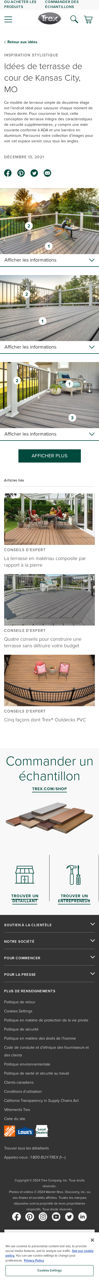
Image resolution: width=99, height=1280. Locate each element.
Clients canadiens (19, 1082)
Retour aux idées (22, 42)
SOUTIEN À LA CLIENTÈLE (28, 925)
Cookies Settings (49, 1270)
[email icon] (47, 173)
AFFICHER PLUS (50, 455)
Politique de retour (19, 1002)
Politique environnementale (27, 1064)
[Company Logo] (49, 18)
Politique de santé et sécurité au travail (36, 1073)
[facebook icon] (8, 173)
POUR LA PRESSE (20, 974)
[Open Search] (74, 19)
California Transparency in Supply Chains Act (41, 1101)
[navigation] (49, 14)
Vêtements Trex (17, 1110)
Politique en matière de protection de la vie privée (46, 1020)
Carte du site (14, 1119)
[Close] (92, 1240)
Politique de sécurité (21, 1029)
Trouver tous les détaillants (26, 1148)
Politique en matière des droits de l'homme (40, 1038)
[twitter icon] (34, 173)
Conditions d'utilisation (23, 1091)
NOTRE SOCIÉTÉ (19, 941)
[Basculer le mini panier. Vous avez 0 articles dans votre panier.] (88, 20)
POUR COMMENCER (22, 958)
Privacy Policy (34, 1260)
